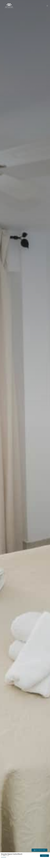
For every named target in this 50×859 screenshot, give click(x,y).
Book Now (44, 855)
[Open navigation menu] (47, 5)
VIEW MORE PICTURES (40, 850)
